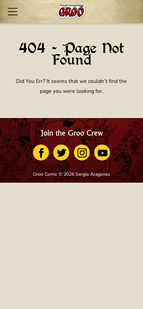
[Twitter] (61, 152)
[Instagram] (82, 152)
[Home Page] (71, 11)
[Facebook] (41, 152)
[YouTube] (102, 152)
